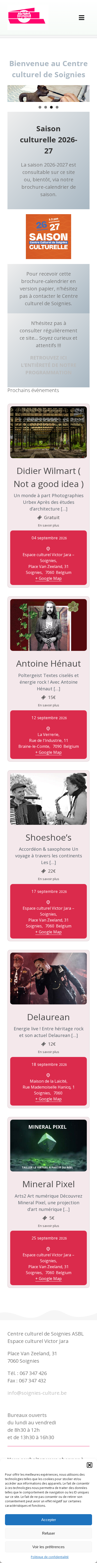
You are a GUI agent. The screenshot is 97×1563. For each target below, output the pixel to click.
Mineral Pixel (48, 1184)
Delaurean (48, 1017)
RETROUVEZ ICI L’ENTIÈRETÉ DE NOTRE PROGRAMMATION (48, 365)
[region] (48, 93)
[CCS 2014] (27, 7)
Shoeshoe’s (49, 837)
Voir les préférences (48, 1547)
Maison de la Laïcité (48, 1081)
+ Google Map (48, 578)
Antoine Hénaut (48, 663)
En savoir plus (48, 525)
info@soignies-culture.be (37, 1393)
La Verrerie (48, 734)
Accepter (48, 1520)
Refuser (48, 1533)
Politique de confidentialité (50, 1557)
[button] (89, 1465)
